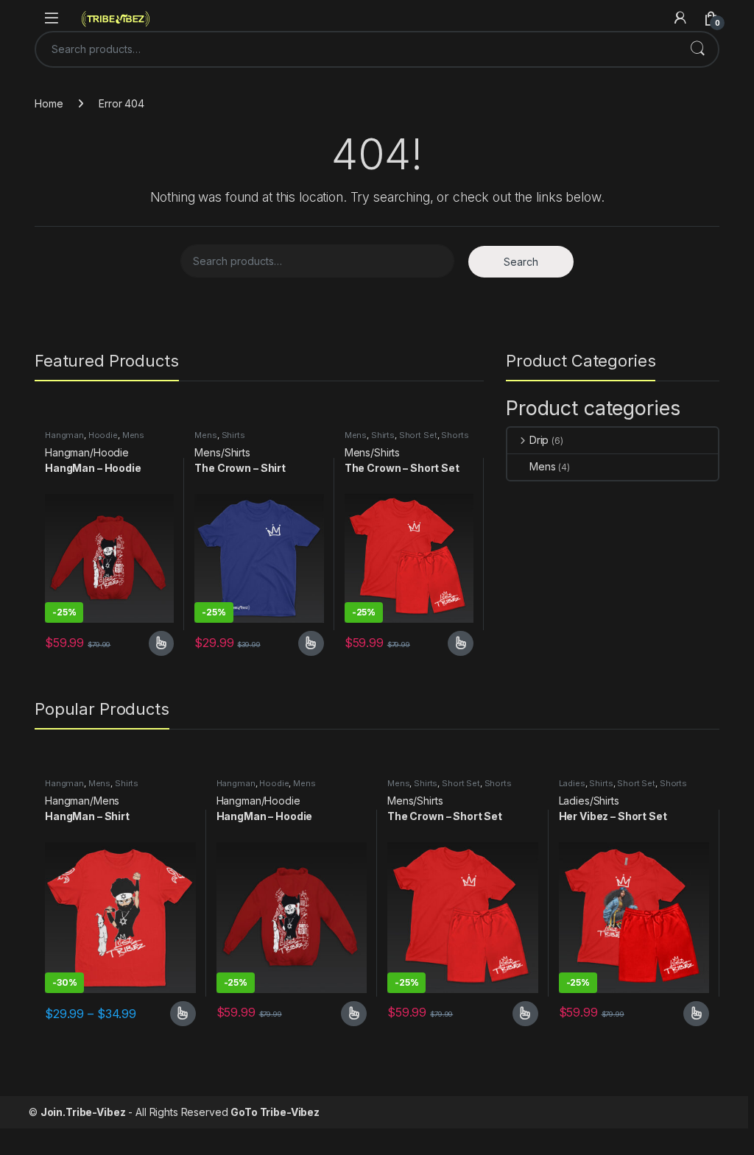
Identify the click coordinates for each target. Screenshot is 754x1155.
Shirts (233, 435)
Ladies (572, 783)
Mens (133, 435)
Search (697, 49)
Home (49, 103)
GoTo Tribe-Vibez (275, 1112)
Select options (156, 643)
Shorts (454, 435)
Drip (539, 440)
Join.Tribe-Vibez (83, 1112)
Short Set (418, 435)
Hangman (64, 435)
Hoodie (103, 435)
